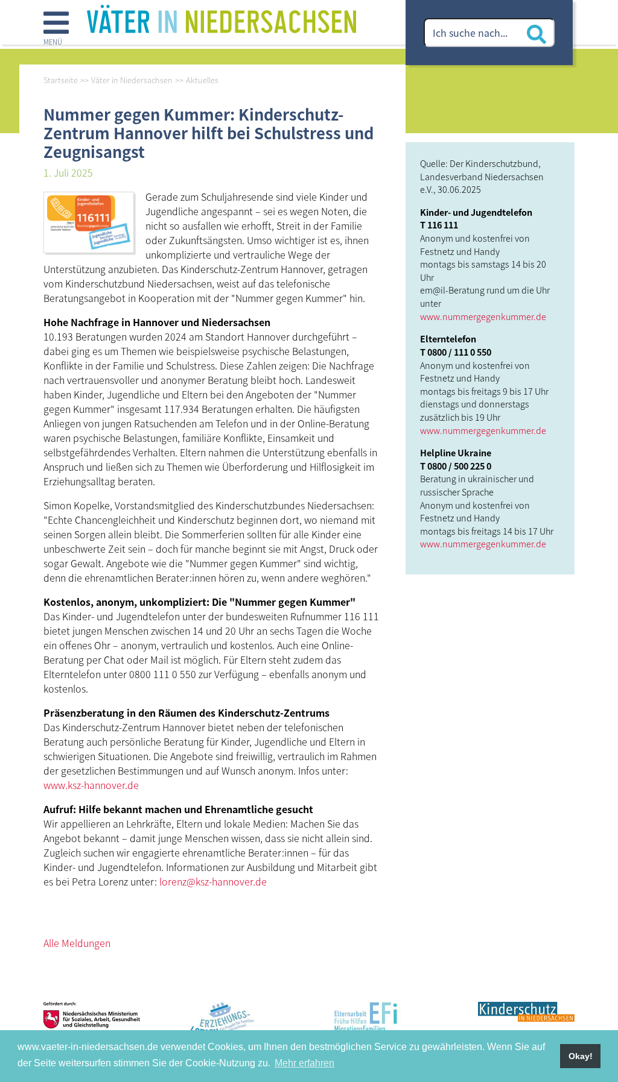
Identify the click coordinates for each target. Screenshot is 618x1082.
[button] (56, 29)
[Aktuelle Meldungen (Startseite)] (221, 17)
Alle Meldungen (76, 943)
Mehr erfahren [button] (304, 1063)
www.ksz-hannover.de (91, 785)
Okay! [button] (581, 1056)
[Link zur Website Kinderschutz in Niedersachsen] (526, 1025)
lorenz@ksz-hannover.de (213, 881)
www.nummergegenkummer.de (483, 316)
